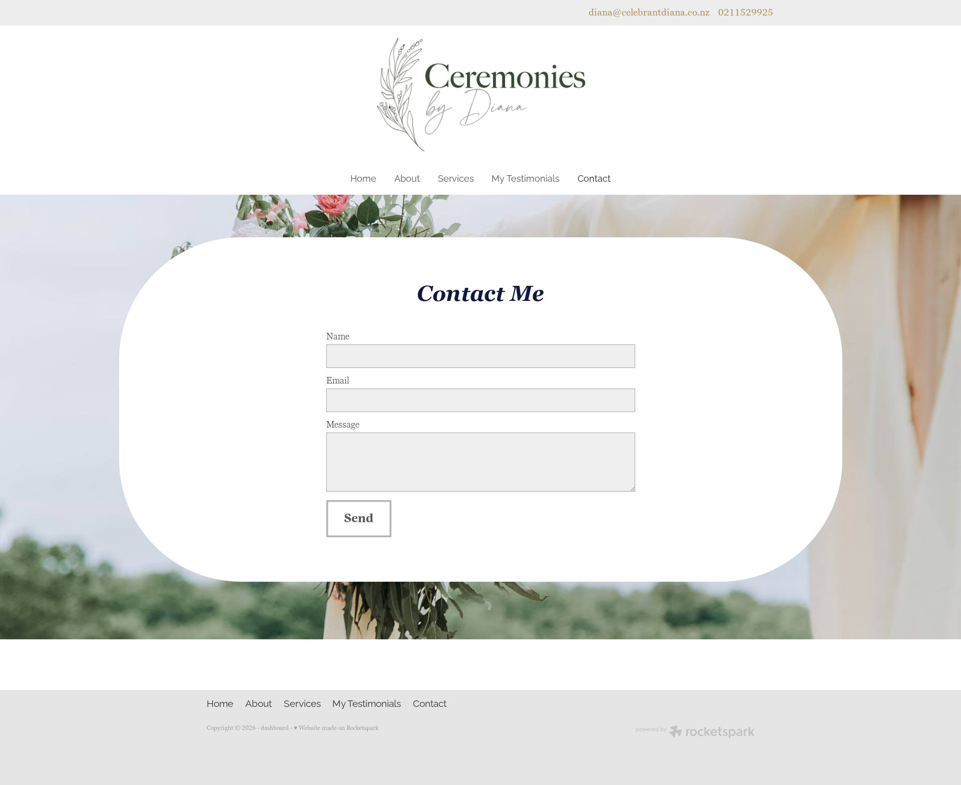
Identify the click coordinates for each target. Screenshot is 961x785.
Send (358, 518)
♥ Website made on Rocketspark (336, 728)
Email (337, 380)
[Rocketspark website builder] (695, 733)
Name (337, 336)
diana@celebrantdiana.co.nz (649, 13)
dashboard (275, 728)
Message (342, 425)
